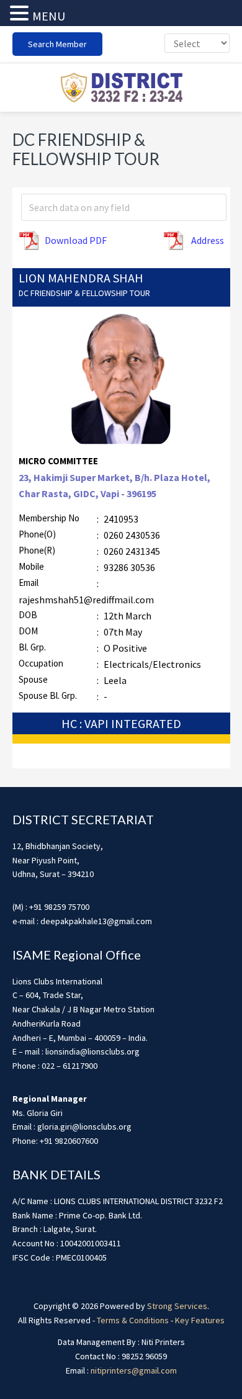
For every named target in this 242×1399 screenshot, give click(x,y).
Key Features (200, 1320)
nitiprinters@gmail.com (134, 1370)
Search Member (57, 44)
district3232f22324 (121, 87)
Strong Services (177, 1305)
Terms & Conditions (133, 1320)
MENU (48, 16)
